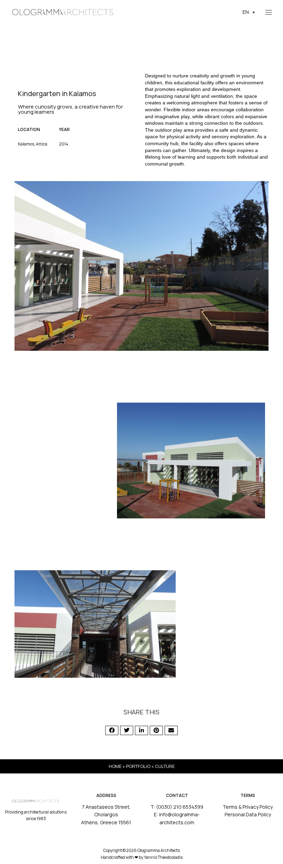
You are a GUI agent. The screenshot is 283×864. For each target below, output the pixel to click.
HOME (115, 766)
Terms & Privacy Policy (248, 807)
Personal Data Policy (248, 814)
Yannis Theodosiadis (163, 857)
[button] (111, 730)
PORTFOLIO (138, 766)
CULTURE (165, 766)
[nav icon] (268, 12)
